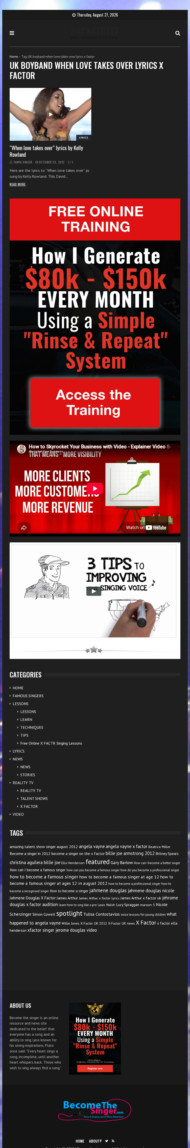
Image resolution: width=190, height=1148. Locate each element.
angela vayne (92, 846)
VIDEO (18, 814)
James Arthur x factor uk (140, 897)
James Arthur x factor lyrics (99, 898)
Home (14, 57)
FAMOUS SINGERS (28, 695)
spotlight (69, 913)
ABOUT (94, 1141)
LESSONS (20, 703)
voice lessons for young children (143, 914)
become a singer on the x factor (78, 853)
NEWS (18, 758)
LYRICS (83, 137)
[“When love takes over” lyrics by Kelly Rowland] (50, 114)
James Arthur (67, 897)
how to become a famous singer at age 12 (119, 877)
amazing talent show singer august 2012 (44, 846)
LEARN (26, 719)
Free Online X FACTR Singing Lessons (51, 743)
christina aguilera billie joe (35, 862)
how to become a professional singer (134, 884)
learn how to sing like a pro (78, 905)
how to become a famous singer (44, 876)
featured (98, 861)
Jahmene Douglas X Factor (33, 898)
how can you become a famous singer (93, 870)
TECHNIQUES (31, 727)
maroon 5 (147, 905)
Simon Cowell (43, 914)
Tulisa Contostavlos (101, 914)
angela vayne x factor (126, 846)
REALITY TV (23, 782)
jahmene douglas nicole (151, 890)
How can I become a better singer (157, 863)
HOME (18, 687)
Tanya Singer (22, 162)
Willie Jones (70, 923)
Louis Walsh (106, 905)
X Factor (146, 922)
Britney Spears (167, 853)
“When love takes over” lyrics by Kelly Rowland (46, 151)
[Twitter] (106, 1141)
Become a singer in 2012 (30, 853)
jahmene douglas (108, 890)
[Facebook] (100, 1141)
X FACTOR (29, 806)
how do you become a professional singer (149, 870)
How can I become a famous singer (38, 870)
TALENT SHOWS (34, 798)
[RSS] (113, 1141)
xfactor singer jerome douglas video (62, 930)
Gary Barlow (122, 862)
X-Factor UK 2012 (93, 923)
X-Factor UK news (121, 923)
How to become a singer (69, 891)
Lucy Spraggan (127, 904)
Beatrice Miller (159, 847)
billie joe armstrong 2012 (130, 853)
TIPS (24, 735)
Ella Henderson (73, 863)
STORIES (27, 774)
